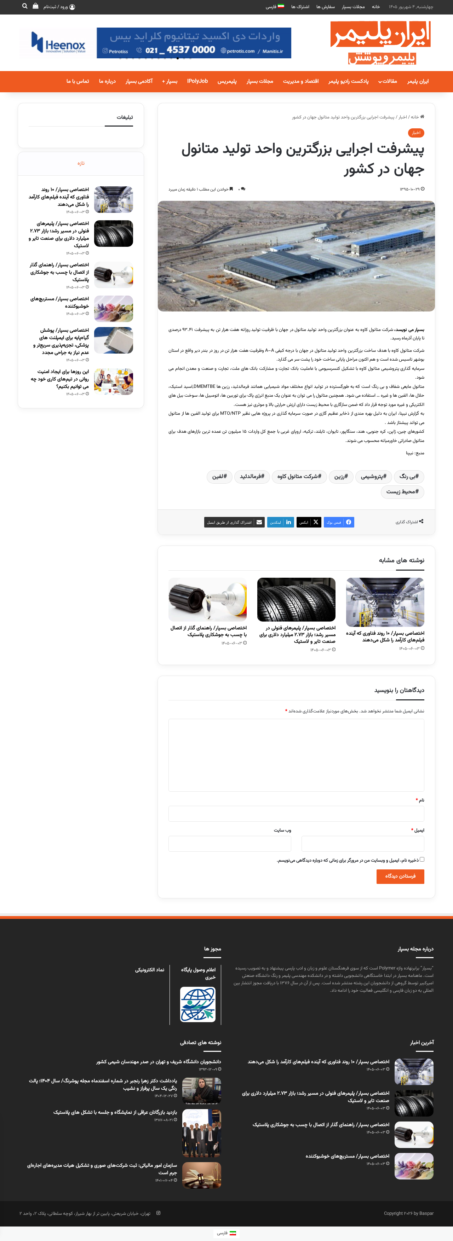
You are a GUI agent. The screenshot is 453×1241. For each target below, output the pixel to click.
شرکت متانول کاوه (297, 476)
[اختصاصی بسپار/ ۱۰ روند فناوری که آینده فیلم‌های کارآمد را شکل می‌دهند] (385, 602)
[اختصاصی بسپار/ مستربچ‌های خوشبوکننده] (113, 309)
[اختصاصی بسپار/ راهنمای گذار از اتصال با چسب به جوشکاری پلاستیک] (207, 600)
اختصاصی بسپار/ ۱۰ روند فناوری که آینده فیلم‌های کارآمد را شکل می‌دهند (385, 637)
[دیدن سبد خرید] (35, 7)
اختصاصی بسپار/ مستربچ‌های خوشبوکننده (59, 302)
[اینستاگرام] (158, 1213)
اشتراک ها (300, 7)
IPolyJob (197, 81)
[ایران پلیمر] (372, 43)
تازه (81, 163)
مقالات (390, 81)
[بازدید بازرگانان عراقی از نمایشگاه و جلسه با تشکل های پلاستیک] (201, 1133)
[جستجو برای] (24, 7)
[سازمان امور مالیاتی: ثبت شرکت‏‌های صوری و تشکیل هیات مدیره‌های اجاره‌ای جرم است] (201, 1175)
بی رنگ (407, 476)
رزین (339, 476)
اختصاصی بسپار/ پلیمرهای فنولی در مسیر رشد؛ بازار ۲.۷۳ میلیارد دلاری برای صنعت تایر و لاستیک (297, 635)
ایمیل (417, 830)
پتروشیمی (372, 476)
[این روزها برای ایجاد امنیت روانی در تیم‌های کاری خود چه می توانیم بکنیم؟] (113, 381)
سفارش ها (325, 7)
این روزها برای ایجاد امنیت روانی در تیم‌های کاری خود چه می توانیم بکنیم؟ (60, 379)
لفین (217, 476)
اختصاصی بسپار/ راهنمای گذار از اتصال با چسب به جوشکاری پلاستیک (209, 631)
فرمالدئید (250, 476)
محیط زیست (400, 492)
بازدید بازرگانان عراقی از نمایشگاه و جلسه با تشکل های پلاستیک (115, 1113)
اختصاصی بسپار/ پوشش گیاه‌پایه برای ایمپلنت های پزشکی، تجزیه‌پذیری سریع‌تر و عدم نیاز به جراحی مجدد (61, 342)
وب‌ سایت (282, 830)
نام (420, 800)
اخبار (402, 117)
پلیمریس (227, 81)
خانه (376, 7)
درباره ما (107, 81)
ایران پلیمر (418, 81)
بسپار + (169, 81)
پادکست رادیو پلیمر (348, 81)
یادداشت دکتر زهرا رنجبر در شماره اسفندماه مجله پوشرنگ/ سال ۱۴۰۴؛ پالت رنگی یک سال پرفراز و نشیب (103, 1085)
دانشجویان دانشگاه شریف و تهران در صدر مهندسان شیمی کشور (158, 1062)
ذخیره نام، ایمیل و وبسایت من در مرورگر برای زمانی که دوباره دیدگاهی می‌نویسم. (348, 860)
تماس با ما (78, 81)
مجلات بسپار (353, 7)
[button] (190, 58)
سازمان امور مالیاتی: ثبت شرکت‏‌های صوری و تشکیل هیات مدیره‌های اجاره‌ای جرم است (102, 1169)
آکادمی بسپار (139, 81)
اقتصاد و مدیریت (301, 81)
